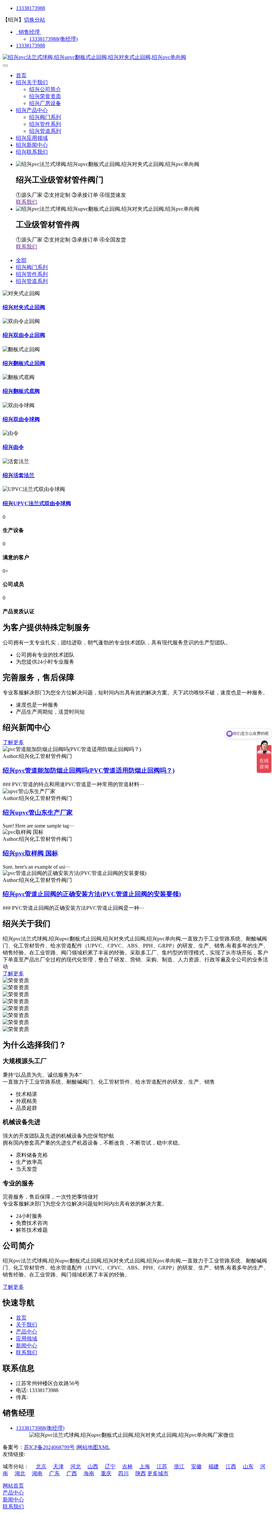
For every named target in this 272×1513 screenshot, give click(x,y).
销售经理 (28, 32)
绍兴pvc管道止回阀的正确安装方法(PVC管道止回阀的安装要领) (92, 894)
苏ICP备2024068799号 (49, 1447)
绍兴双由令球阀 (21, 419)
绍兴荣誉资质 (45, 96)
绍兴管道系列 (45, 131)
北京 (41, 1466)
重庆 (106, 1473)
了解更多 (13, 742)
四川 (123, 1473)
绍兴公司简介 (45, 89)
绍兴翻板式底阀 (21, 391)
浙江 (179, 1466)
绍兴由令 (13, 447)
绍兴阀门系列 (45, 117)
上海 (144, 1466)
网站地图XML (93, 1447)
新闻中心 (26, 1345)
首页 (21, 75)
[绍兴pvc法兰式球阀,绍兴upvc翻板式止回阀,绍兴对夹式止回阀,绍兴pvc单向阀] (94, 57)
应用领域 (26, 1338)
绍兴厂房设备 (45, 103)
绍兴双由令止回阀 (24, 335)
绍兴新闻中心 (32, 145)
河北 (75, 1466)
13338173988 (30, 8)
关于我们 (26, 1324)
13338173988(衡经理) (53, 39)
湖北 (20, 1473)
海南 (89, 1473)
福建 (213, 1466)
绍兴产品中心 (32, 110)
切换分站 (34, 20)
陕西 (140, 1473)
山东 (248, 1466)
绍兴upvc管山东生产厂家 (38, 812)
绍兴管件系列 (45, 124)
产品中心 (26, 1331)
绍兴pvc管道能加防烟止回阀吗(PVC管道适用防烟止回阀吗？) (88, 770)
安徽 (196, 1466)
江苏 (162, 1466)
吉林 (127, 1466)
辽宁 (110, 1466)
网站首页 (13, 1485)
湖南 (37, 1473)
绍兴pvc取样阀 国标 (30, 853)
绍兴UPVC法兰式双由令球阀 (37, 503)
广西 (71, 1473)
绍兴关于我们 (32, 82)
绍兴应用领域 (32, 138)
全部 (21, 260)
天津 (58, 1466)
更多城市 (158, 1473)
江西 (231, 1466)
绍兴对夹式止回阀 (24, 307)
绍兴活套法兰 (18, 475)
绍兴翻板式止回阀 (24, 363)
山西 (93, 1466)
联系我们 (26, 202)
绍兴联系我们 (32, 152)
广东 (54, 1473)
